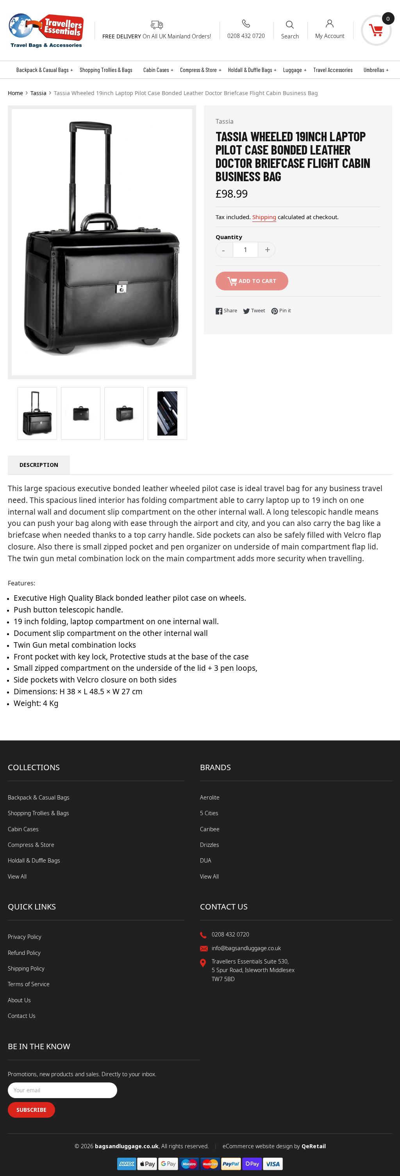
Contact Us (22, 1015)
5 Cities (209, 813)
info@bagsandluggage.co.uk (246, 948)
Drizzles (209, 844)
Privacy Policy (24, 936)
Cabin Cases (158, 69)
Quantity (229, 237)
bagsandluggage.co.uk (127, 1146)
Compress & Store (200, 69)
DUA (205, 860)
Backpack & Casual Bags (44, 69)
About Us (19, 1000)
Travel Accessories (332, 69)
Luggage (295, 69)
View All (17, 876)
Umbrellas (376, 69)
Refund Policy (24, 952)
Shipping (264, 217)
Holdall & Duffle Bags (252, 69)
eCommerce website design (258, 1146)
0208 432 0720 (246, 36)
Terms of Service (29, 984)
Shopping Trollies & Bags (106, 69)
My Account (330, 36)
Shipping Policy (26, 968)
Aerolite (210, 797)
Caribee (210, 829)
